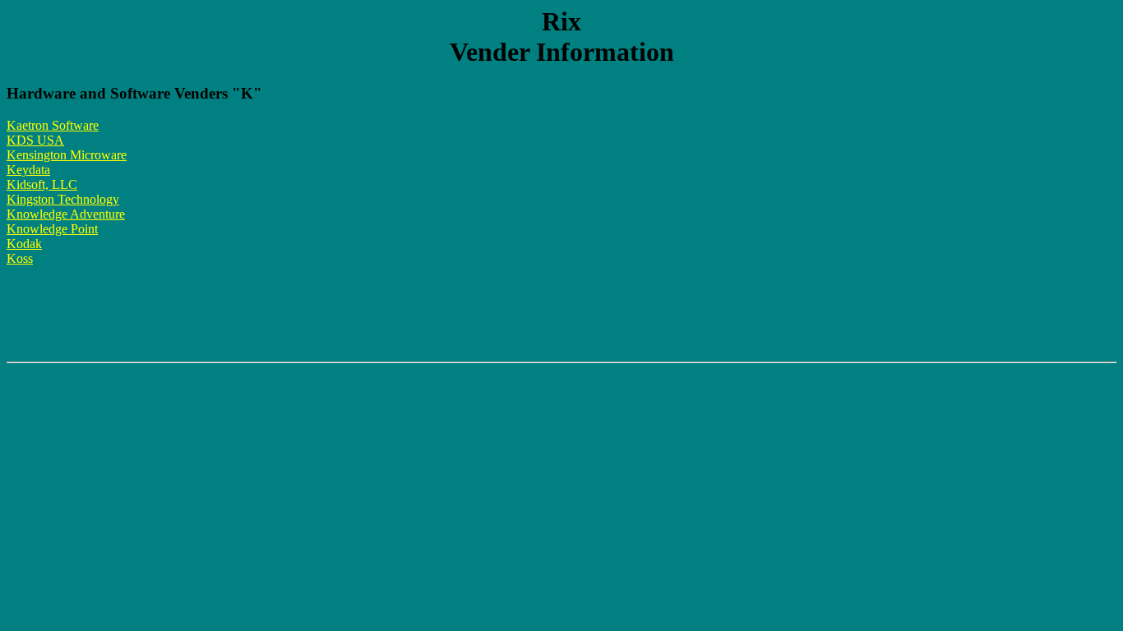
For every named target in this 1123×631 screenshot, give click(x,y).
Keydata (28, 170)
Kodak (24, 244)
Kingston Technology (63, 199)
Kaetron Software (53, 125)
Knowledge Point (52, 229)
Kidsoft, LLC (42, 184)
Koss (20, 258)
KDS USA (35, 140)
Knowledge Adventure (66, 214)
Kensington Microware (67, 155)
